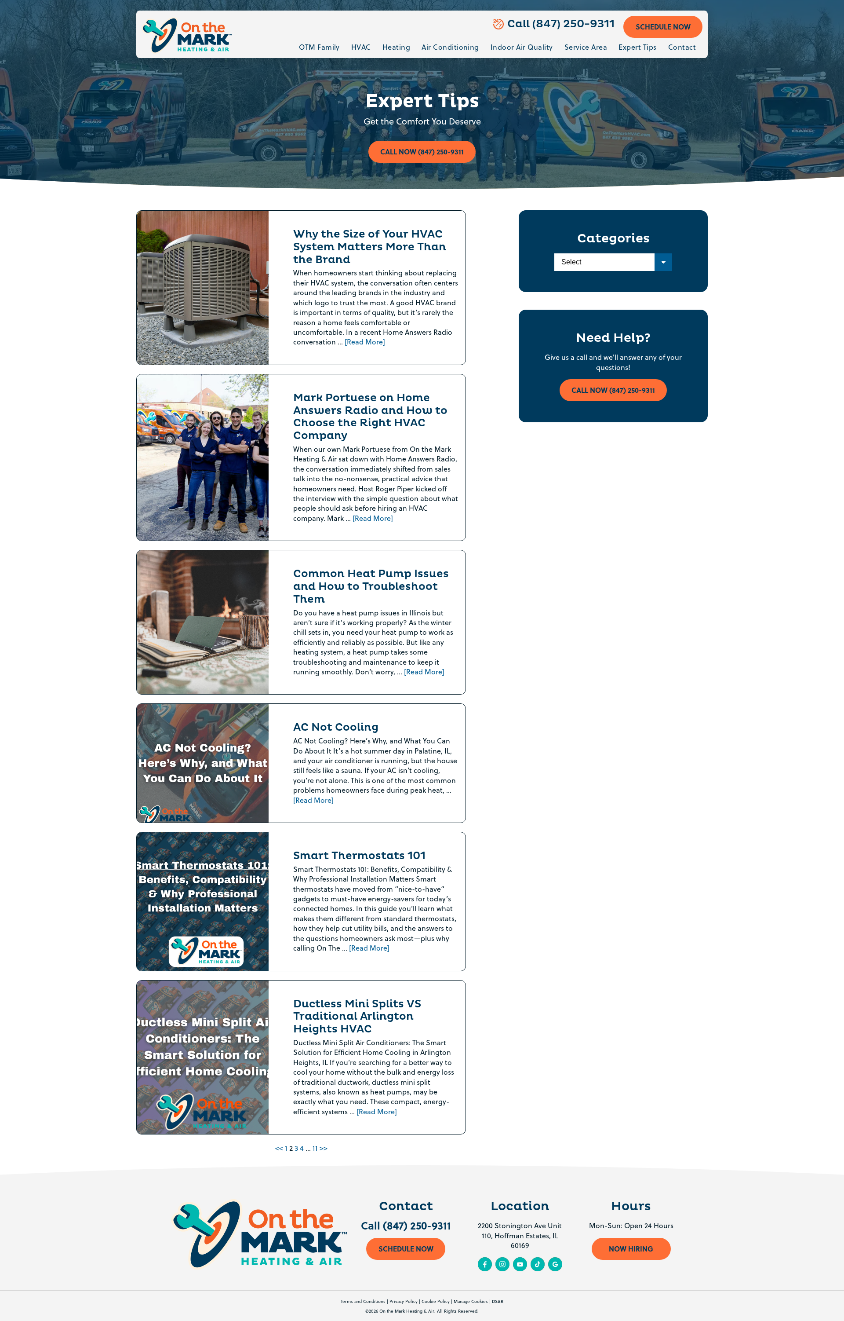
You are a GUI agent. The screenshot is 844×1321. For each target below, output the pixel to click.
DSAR (497, 1301)
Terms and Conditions (363, 1301)
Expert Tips (637, 47)
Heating (396, 47)
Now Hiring (631, 1249)
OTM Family (319, 47)
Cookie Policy (436, 1301)
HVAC (361, 47)
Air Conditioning (450, 47)
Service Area (586, 47)
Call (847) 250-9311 (561, 24)
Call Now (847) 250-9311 (422, 151)
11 (315, 1148)
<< (279, 1148)
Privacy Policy (403, 1301)
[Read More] (365, 342)
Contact (682, 47)
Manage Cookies (471, 1301)
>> (323, 1148)
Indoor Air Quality (522, 47)
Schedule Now (663, 27)
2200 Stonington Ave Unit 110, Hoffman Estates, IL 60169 (520, 1235)
